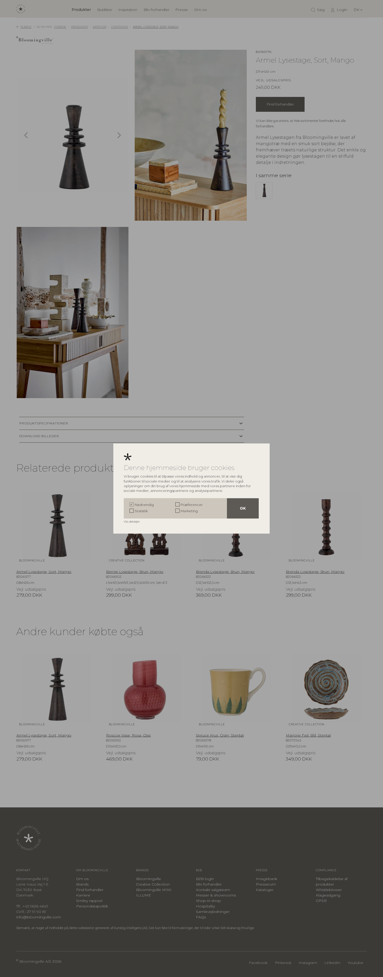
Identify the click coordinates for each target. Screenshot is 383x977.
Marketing (189, 511)
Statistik (141, 511)
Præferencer (192, 505)
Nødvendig (144, 505)
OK (243, 508)
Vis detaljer (132, 521)
